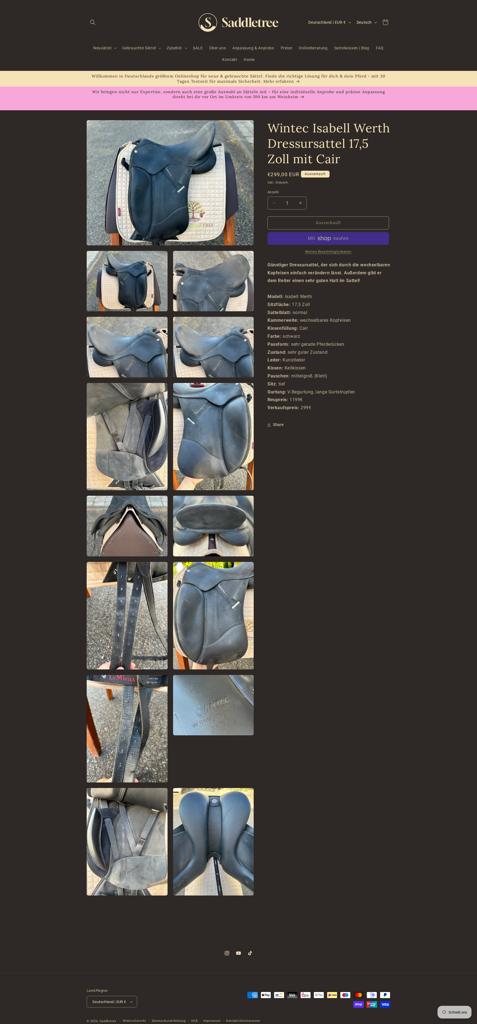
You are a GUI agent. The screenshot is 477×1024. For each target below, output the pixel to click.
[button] (93, 22)
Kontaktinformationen (243, 1021)
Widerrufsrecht (134, 1021)
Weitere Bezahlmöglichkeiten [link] (328, 252)
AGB (194, 1021)
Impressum (212, 1021)
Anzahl (273, 192)
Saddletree (108, 1021)
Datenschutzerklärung (169, 1021)
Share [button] (278, 424)
